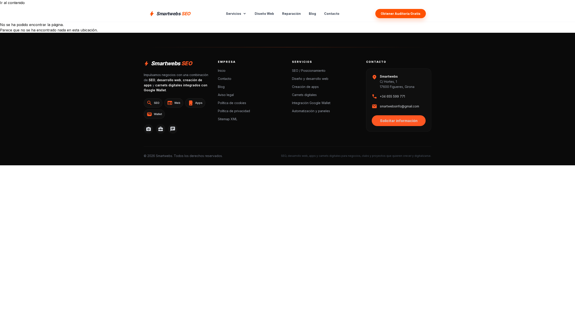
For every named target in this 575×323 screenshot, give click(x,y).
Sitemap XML (227, 119)
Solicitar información (399, 120)
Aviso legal (226, 95)
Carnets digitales (304, 95)
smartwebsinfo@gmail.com (399, 106)
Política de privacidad (234, 111)
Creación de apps (305, 87)
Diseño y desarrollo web (310, 79)
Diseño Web (264, 13)
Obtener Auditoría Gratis (400, 13)
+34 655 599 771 (392, 96)
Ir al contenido (12, 2)
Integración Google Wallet (311, 103)
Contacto (331, 13)
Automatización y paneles (311, 111)
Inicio (222, 70)
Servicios (236, 13)
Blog (312, 13)
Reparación (291, 13)
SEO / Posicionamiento (308, 70)
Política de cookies (232, 103)
